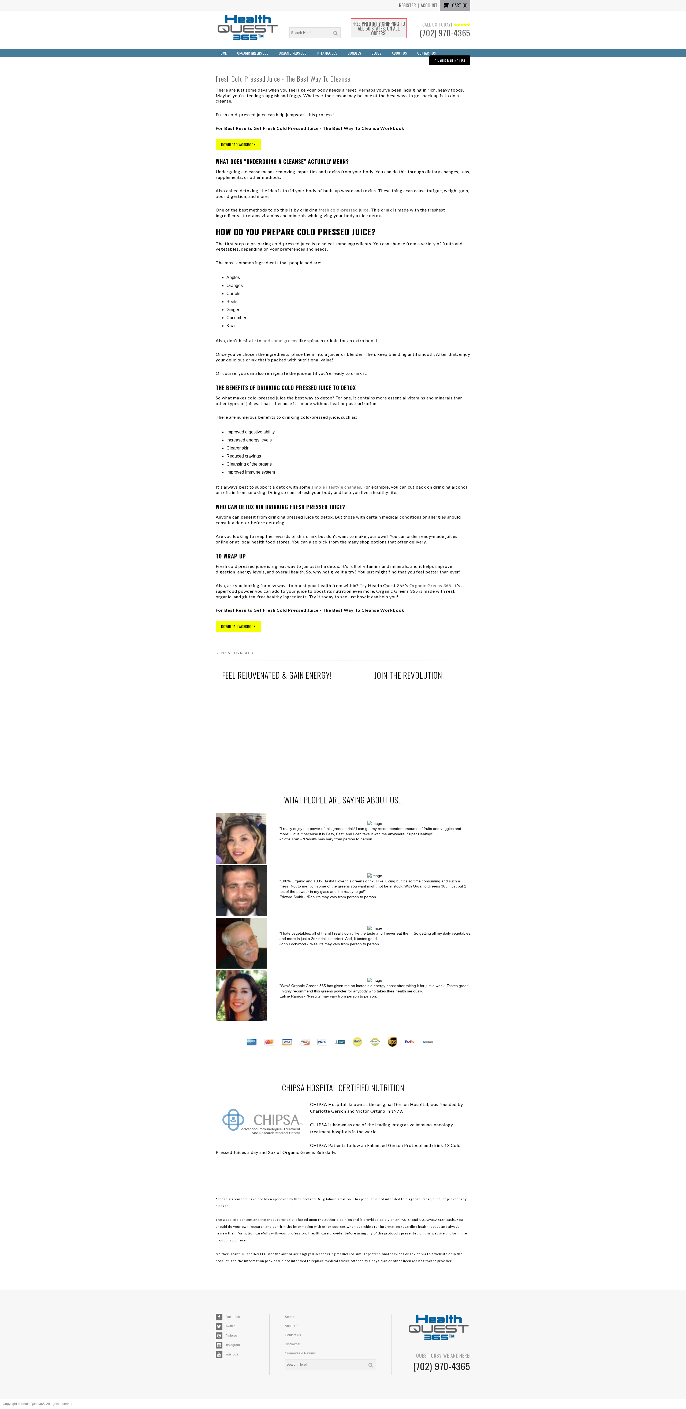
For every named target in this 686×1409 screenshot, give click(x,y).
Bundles (354, 53)
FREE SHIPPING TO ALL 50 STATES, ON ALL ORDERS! (378, 28)
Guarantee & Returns (300, 1353)
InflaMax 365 (327, 53)
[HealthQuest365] (247, 30)
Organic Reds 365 (292, 53)
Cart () (459, 5)
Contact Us (426, 53)
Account (429, 5)
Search (290, 1317)
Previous (229, 653)
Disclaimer (292, 1344)
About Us (399, 53)
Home (222, 53)
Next (245, 653)
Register (407, 5)
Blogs (376, 53)
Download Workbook (238, 144)
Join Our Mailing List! (449, 60)
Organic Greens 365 (252, 53)
